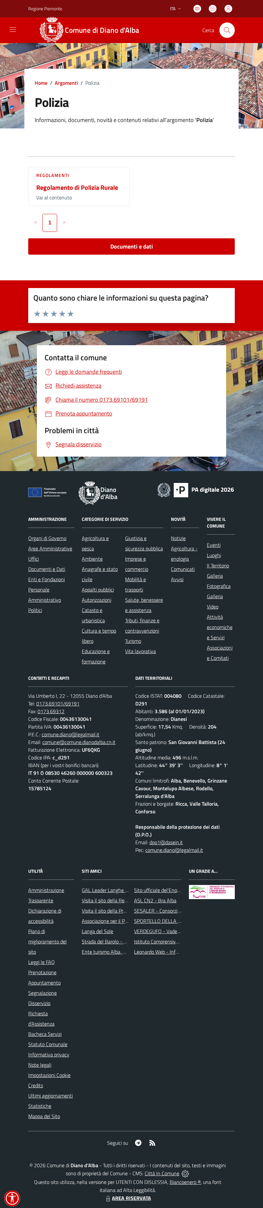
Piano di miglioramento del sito (47, 941)
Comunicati (183, 569)
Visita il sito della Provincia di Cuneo (119, 911)
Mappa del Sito (44, 1116)
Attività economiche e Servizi (220, 627)
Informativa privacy (48, 1054)
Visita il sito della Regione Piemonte (120, 900)
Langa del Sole (97, 931)
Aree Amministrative (50, 548)
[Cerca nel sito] (227, 30)
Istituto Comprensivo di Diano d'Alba (172, 941)
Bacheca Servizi (45, 1034)
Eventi (214, 545)
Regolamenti (52, 175)
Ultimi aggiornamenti (50, 1095)
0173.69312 (51, 711)
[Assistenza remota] (185, 1173)
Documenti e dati (131, 246)
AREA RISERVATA (131, 1198)
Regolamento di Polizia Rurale (77, 187)
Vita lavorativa (140, 651)
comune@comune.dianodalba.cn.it (78, 742)
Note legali (39, 1065)
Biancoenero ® (185, 1182)
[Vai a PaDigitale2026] (196, 489)
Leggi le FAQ (41, 962)
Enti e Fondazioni (46, 579)
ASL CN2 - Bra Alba (155, 900)
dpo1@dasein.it (166, 842)
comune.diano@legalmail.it (70, 734)
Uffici (33, 559)
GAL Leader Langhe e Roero (111, 890)
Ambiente (92, 559)
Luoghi (214, 555)
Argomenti (66, 83)
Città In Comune (162, 1173)
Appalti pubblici (98, 589)
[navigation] (13, 29)
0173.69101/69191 (58, 703)
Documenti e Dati (46, 569)
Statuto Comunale (47, 1044)
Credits (35, 1085)
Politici (35, 610)
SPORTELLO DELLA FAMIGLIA (166, 921)
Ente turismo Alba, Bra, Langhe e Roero (124, 952)
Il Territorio (218, 565)
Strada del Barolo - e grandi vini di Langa (125, 941)
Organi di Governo (47, 538)
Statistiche (39, 1106)
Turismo (133, 641)
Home (41, 83)
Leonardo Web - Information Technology (177, 952)
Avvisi (177, 579)
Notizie (178, 538)
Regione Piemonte (45, 8)
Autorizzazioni (96, 600)
